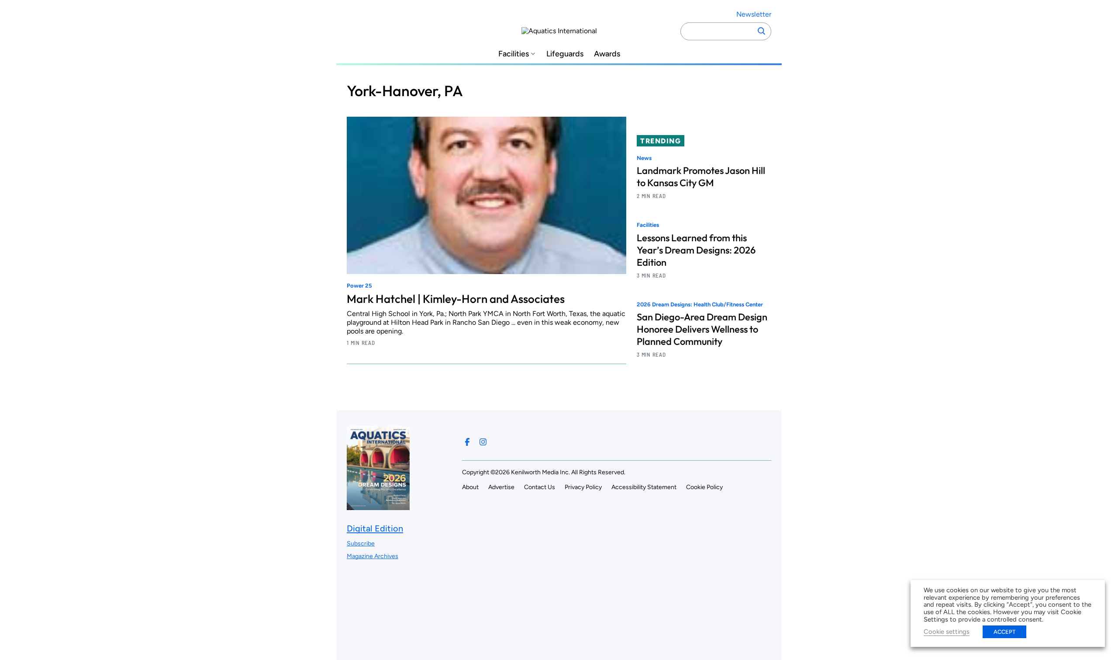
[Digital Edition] (378, 505)
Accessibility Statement (643, 487)
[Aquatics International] (559, 31)
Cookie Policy (704, 487)
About (470, 487)
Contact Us (539, 487)
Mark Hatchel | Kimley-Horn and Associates (456, 299)
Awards (607, 54)
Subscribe (361, 543)
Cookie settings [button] (947, 632)
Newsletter (753, 14)
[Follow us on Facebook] (467, 442)
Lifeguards (564, 54)
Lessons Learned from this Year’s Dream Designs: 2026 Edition (696, 250)
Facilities (513, 54)
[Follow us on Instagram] (483, 442)
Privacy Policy (583, 487)
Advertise (501, 487)
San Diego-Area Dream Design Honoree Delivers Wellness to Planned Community (702, 329)
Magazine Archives (372, 556)
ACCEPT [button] (1004, 632)
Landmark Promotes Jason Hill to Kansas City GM (701, 176)
